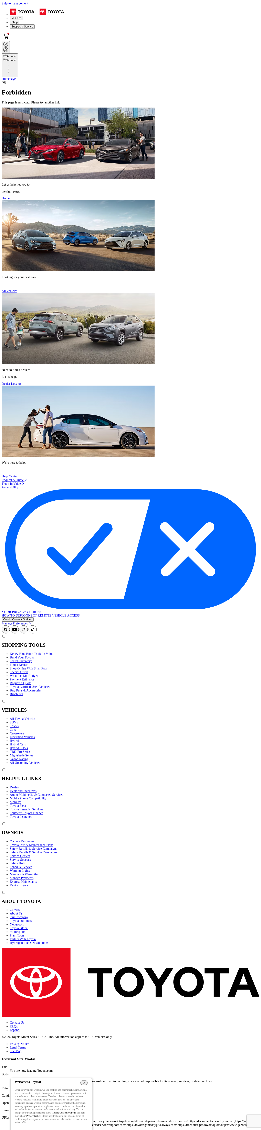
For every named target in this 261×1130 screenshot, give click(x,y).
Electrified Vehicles (22, 737)
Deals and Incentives (23, 791)
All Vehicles (9, 291)
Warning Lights (20, 870)
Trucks (14, 726)
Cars (13, 729)
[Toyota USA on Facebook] (6, 632)
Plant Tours (17, 935)
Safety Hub (17, 863)
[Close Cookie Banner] (84, 1082)
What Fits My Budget (24, 675)
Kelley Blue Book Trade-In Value (31, 653)
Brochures (16, 694)
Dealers (15, 787)
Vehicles (16, 18)
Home (6, 198)
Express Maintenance (23, 881)
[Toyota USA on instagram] (24, 632)
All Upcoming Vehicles (25, 762)
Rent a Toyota (19, 885)
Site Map (15, 1051)
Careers (15, 909)
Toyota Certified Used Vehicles (30, 686)
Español (15, 1030)
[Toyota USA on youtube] (15, 632)
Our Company (19, 917)
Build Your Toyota (22, 657)
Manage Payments (21, 878)
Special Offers (19, 672)
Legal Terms (18, 1047)
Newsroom (17, 924)
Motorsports (17, 931)
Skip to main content (15, 3)
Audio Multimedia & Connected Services (36, 794)
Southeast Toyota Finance (26, 813)
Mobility (15, 802)
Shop (14, 22)
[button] (18, 619)
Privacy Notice (19, 1043)
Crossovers (17, 733)
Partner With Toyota (23, 939)
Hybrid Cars (18, 744)
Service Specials (20, 859)
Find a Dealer (18, 664)
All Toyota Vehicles (22, 718)
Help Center (9, 476)
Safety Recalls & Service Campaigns (33, 848)
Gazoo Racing (19, 759)
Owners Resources (22, 841)
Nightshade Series (21, 755)
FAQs (14, 1026)
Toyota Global (19, 928)
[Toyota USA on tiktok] (33, 632)
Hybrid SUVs (19, 748)
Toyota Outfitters (21, 920)
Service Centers (20, 856)
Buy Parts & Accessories (26, 690)
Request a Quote (20, 683)
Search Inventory (21, 661)
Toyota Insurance (21, 816)
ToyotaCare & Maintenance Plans (31, 845)
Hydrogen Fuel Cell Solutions (29, 942)
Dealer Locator (11, 383)
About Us (16, 913)
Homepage (9, 78)
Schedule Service (21, 867)
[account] (6, 47)
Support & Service (22, 26)
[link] (14, 480)
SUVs (14, 722)
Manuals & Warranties (24, 874)
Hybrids (15, 740)
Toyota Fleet (18, 805)
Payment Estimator (22, 679)
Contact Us (17, 1022)
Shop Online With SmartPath (28, 668)
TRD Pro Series (20, 751)
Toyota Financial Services (26, 809)
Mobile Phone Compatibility (28, 798)
